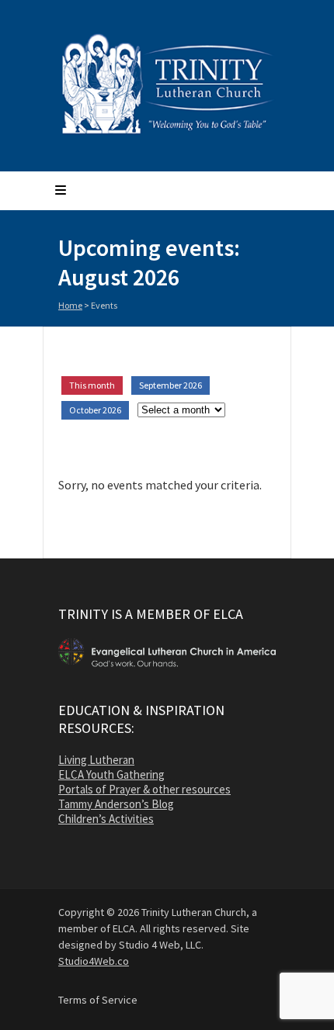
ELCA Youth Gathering (111, 774)
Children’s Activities (106, 818)
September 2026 (170, 385)
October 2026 (95, 410)
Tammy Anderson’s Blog (116, 804)
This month (92, 385)
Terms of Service (97, 1000)
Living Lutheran (96, 759)
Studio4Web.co (93, 961)
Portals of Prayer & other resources (144, 789)
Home (70, 305)
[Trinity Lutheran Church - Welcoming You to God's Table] (167, 133)
